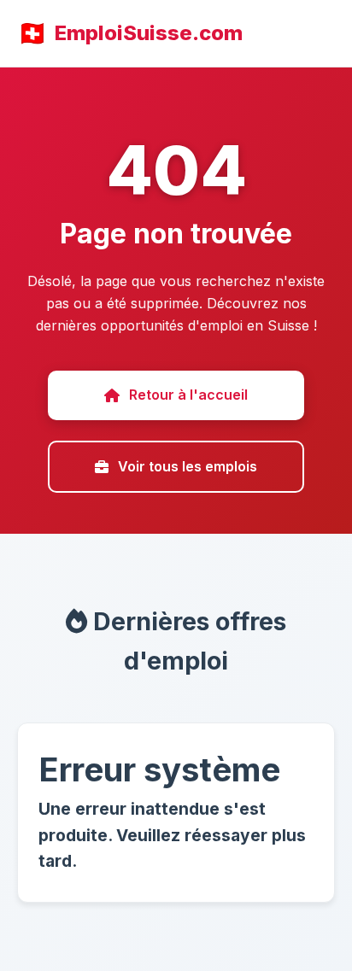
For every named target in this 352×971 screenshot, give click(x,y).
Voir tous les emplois (187, 466)
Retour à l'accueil (188, 394)
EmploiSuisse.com (149, 32)
